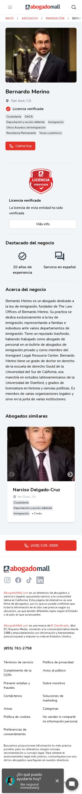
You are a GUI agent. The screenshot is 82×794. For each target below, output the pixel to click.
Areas (8, 708)
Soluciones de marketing (53, 698)
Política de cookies (17, 717)
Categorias (51, 708)
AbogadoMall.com (16, 593)
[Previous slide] (12, 474)
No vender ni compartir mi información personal (60, 719)
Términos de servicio (18, 662)
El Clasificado (60, 625)
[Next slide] (70, 474)
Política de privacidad (58, 662)
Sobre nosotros (54, 683)
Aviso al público (54, 670)
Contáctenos (13, 696)
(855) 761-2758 (18, 648)
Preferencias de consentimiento (15, 731)
